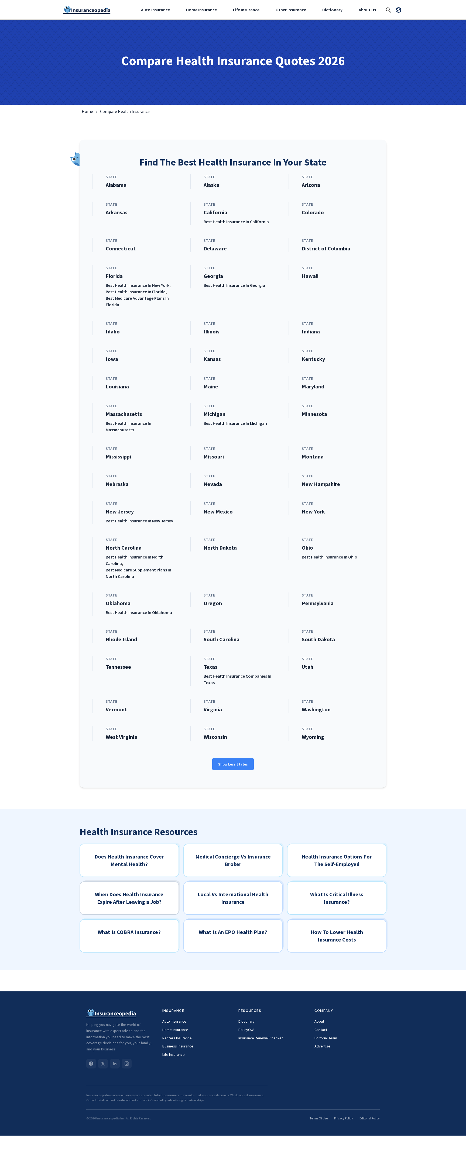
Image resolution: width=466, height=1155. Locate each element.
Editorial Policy (369, 1118)
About (319, 1021)
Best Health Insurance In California (236, 221)
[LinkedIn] (115, 1063)
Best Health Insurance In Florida (136, 291)
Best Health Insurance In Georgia (234, 285)
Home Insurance (201, 9)
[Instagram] (127, 1063)
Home (87, 111)
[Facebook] (91, 1063)
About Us (367, 9)
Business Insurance (177, 1046)
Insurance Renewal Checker (260, 1038)
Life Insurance (246, 9)
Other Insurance (291, 9)
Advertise (322, 1046)
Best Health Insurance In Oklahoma (139, 612)
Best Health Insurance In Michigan (235, 423)
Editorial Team (325, 1038)
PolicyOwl (246, 1029)
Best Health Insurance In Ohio (329, 557)
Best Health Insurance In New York (137, 285)
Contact (320, 1029)
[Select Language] (398, 9)
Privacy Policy (343, 1118)
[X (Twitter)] (103, 1063)
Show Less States (233, 764)
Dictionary (332, 9)
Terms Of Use (319, 1118)
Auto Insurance (155, 9)
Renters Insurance (177, 1038)
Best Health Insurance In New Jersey (139, 520)
